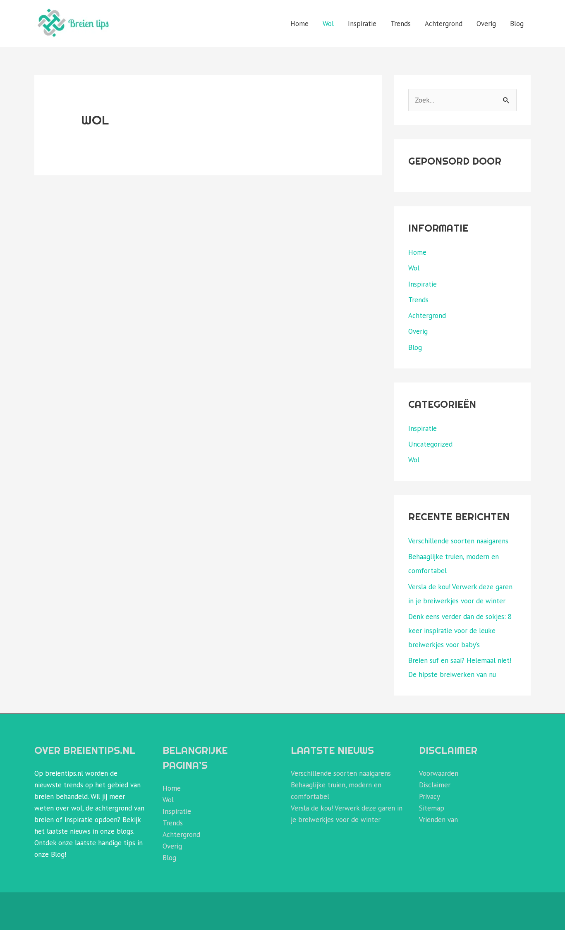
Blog (517, 23)
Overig (486, 23)
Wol (328, 23)
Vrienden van (438, 819)
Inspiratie (362, 23)
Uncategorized (430, 444)
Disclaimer (434, 784)
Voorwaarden (438, 773)
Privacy (429, 796)
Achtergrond (443, 23)
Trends (400, 23)
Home (299, 23)
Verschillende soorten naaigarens (458, 540)
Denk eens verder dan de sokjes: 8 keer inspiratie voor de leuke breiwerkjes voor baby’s (460, 630)
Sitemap (431, 808)
